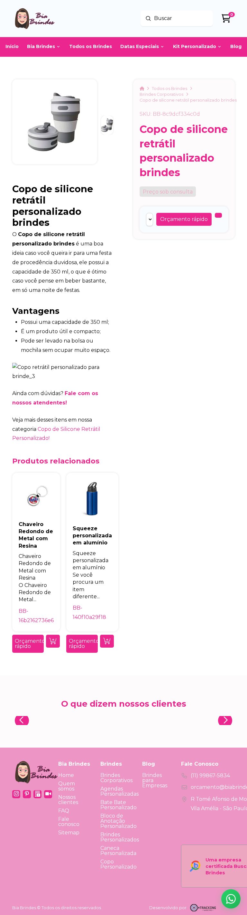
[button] (184, 219)
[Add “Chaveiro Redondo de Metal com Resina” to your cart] (53, 641)
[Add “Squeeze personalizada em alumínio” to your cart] (107, 641)
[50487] (218, 215)
